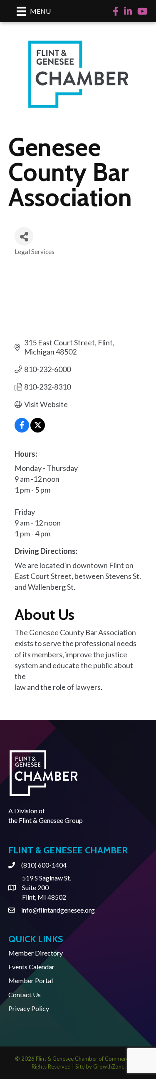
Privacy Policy (28, 1008)
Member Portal (30, 980)
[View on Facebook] (22, 429)
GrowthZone (108, 1066)
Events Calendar (31, 967)
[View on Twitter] (37, 429)
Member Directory (35, 953)
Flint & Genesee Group (51, 820)
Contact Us (24, 995)
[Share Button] (24, 236)
